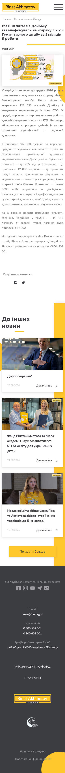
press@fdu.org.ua (32, 614)
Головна (6, 19)
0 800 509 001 (32, 628)
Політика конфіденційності (33, 758)
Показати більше (32, 551)
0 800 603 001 (32, 633)
